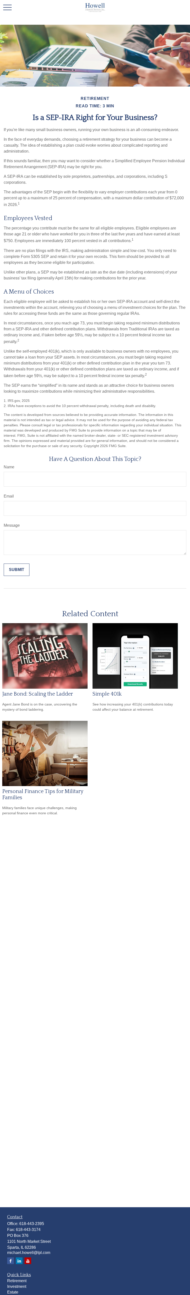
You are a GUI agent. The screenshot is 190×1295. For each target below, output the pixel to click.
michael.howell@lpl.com (28, 1252)
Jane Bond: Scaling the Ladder (37, 694)
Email (9, 496)
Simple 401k (107, 694)
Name (9, 467)
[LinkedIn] (19, 1260)
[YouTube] (27, 1260)
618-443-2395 (31, 1224)
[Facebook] (10, 1260)
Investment (16, 1286)
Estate (12, 1292)
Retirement (16, 1281)
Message (12, 525)
